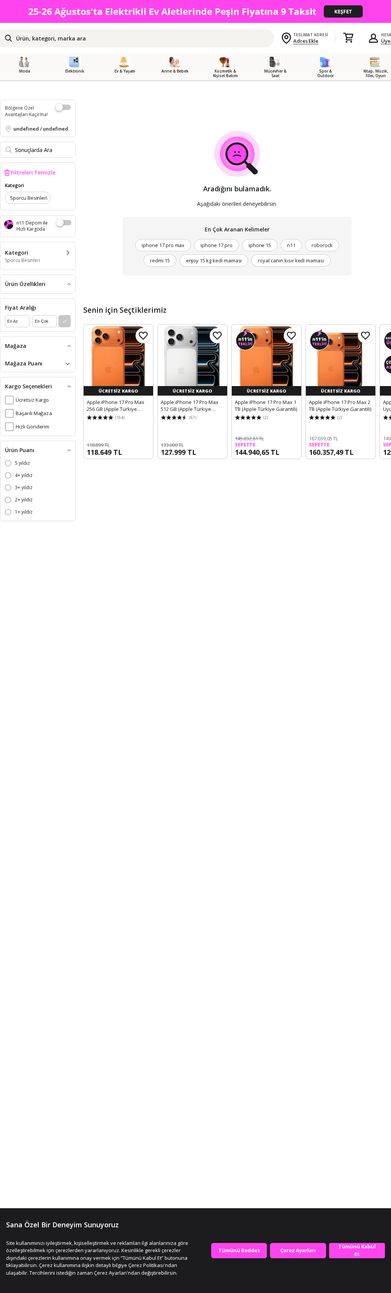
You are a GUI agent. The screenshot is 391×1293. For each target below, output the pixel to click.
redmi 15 (160, 260)
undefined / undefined (40, 128)
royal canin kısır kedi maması (291, 260)
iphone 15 (260, 245)
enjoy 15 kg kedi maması (214, 260)
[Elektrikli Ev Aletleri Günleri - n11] (195, 11)
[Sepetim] (348, 38)
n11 (291, 245)
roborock (322, 245)
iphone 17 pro (216, 245)
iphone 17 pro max (163, 245)
